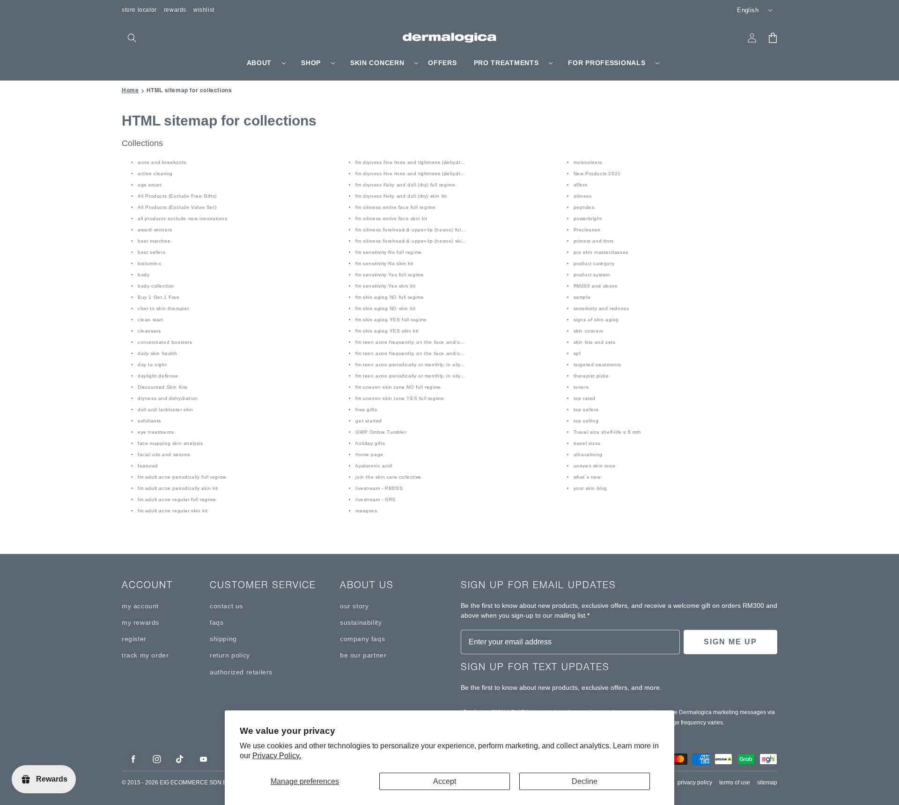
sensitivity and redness (601, 308)
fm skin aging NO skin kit (385, 308)
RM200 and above (596, 285)
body (143, 274)
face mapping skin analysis (170, 443)
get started (368, 420)
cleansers (149, 330)
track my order (145, 655)
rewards (175, 10)
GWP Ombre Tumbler (380, 432)
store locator (139, 10)
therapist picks (591, 375)
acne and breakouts (162, 162)
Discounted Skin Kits (163, 387)
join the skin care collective (388, 477)
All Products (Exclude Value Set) (177, 207)
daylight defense (158, 375)
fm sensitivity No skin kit (384, 263)
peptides (584, 207)
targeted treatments (597, 364)
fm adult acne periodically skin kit (178, 488)
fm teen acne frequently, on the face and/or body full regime (428, 342)
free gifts (366, 409)
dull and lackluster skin (165, 409)
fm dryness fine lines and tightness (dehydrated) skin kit (423, 173)
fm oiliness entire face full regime (395, 207)
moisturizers (588, 162)
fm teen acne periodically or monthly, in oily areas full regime (428, 364)
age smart (150, 184)
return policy (230, 655)
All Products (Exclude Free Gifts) (177, 196)
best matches (154, 241)
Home (130, 90)
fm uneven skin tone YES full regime (399, 398)
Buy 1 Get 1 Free (159, 297)
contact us (226, 606)
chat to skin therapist (163, 308)
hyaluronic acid (373, 465)
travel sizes (587, 443)
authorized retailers (241, 672)
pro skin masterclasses (601, 252)
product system (592, 274)
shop (311, 62)
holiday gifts (370, 443)
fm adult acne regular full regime (177, 499)
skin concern (377, 62)
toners (581, 387)
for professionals (606, 62)
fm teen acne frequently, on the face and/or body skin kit (424, 353)
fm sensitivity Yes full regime (389, 274)
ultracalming (588, 454)
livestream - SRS (375, 499)
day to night (152, 364)
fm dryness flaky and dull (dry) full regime (405, 184)
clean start (150, 319)
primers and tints (594, 241)
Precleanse (587, 229)
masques (366, 510)
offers (581, 184)
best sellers (151, 252)
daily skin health (157, 353)
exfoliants (149, 420)
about (259, 62)
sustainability (361, 622)
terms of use (734, 782)
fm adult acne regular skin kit (173, 510)
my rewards (140, 622)
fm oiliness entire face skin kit (391, 218)
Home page (369, 454)
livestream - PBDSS (379, 488)
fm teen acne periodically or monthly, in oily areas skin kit (424, 375)
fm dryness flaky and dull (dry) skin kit (401, 196)
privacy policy (695, 782)
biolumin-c (150, 263)
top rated (585, 398)
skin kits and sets (595, 342)
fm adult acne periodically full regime (182, 477)
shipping (223, 639)
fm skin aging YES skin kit (387, 330)
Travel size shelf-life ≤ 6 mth (607, 432)
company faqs (362, 639)
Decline (584, 781)
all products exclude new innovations (183, 218)
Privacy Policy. (276, 756)
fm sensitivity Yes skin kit (385, 285)
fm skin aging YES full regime (391, 319)
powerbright (588, 218)
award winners (155, 229)
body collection (156, 285)
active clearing (155, 173)
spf (577, 353)
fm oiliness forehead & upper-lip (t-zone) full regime (417, 229)
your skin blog (590, 488)
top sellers (586, 409)
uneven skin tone (595, 465)
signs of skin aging (596, 319)
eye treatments (156, 432)
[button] (132, 38)
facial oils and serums (164, 454)
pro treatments (506, 62)
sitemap (767, 782)
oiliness (583, 196)
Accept (444, 781)
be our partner (363, 655)
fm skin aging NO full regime (389, 297)
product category (594, 263)
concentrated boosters (165, 342)
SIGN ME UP (730, 642)
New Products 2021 (597, 173)
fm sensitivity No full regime (388, 252)
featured (148, 465)
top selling (586, 420)
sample (582, 297)
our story (354, 606)
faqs (216, 622)
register (134, 639)
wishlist (203, 10)
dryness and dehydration (168, 398)
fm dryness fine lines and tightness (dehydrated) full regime (427, 162)
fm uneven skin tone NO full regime (398, 387)
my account (140, 606)
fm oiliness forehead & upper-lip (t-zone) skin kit (413, 241)
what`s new (587, 477)
